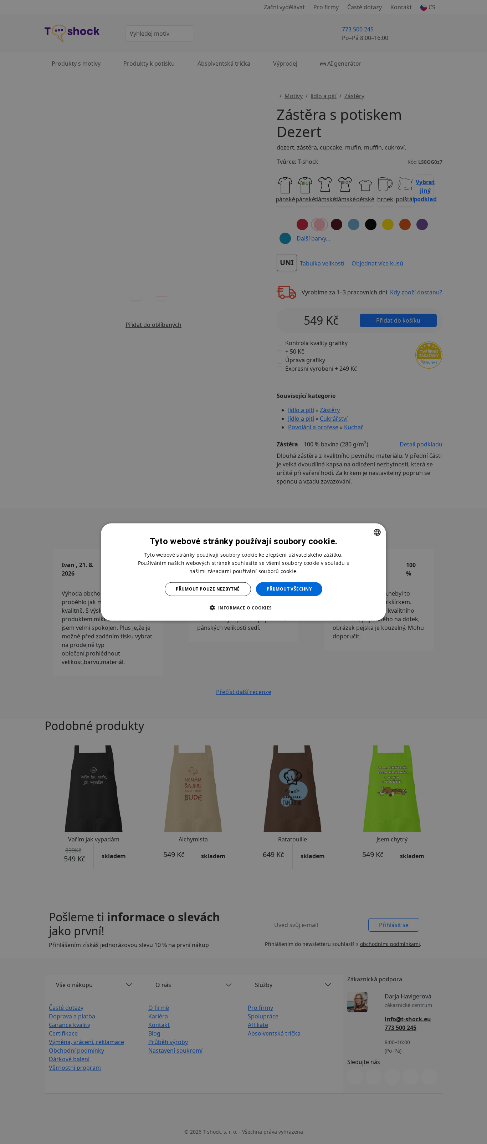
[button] (243, 607)
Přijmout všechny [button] (289, 589)
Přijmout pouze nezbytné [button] (208, 589)
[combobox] (377, 532)
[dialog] (243, 572)
